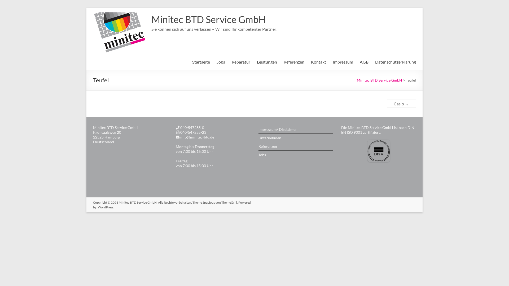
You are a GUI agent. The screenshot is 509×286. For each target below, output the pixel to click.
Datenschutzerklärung (395, 61)
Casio (401, 103)
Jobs (262, 155)
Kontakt (318, 61)
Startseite (201, 61)
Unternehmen (269, 138)
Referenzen (294, 61)
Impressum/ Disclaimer (277, 129)
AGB (364, 61)
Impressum (343, 61)
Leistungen (267, 61)
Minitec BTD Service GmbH (208, 19)
